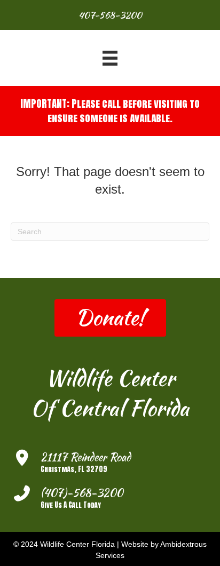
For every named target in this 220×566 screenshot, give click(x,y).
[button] (110, 318)
